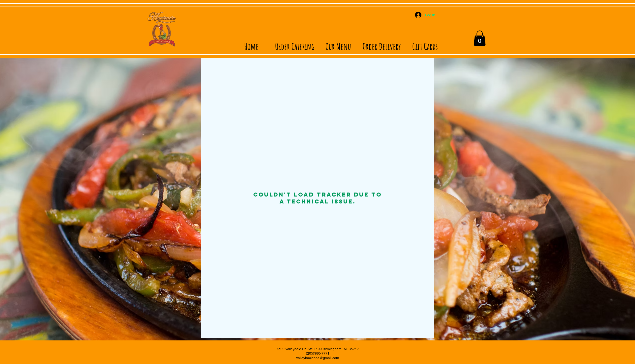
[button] (479, 38)
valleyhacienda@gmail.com (317, 358)
